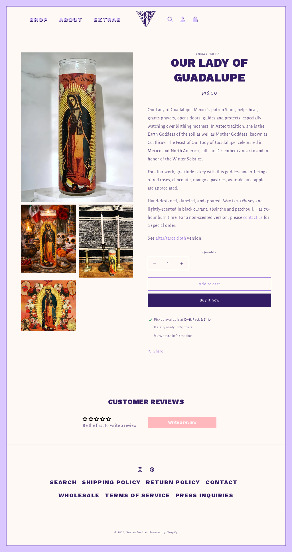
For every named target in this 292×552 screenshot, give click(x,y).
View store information (173, 336)
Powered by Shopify (163, 532)
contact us (253, 217)
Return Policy (173, 482)
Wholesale (79, 495)
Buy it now (210, 300)
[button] (41, 19)
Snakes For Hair (137, 532)
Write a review (182, 422)
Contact (222, 482)
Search (63, 482)
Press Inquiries (204, 495)
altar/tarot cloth (171, 238)
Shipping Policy (111, 482)
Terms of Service (137, 495)
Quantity (209, 252)
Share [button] (158, 351)
